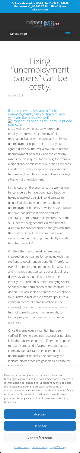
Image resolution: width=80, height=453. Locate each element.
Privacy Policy (40, 447)
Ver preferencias (40, 438)
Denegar (40, 426)
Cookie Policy (22, 447)
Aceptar (40, 414)
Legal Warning (58, 447)
